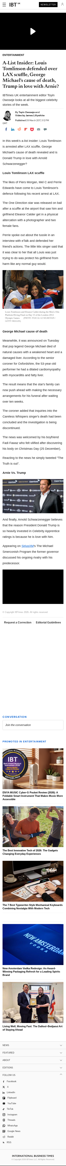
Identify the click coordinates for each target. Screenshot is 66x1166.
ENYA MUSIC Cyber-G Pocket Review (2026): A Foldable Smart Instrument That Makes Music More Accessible (33, 796)
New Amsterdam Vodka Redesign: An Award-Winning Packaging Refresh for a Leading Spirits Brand (31, 972)
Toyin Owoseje (27, 112)
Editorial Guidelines (48, 622)
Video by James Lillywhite (30, 115)
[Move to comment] (45, 129)
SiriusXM (27, 546)
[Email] (39, 129)
